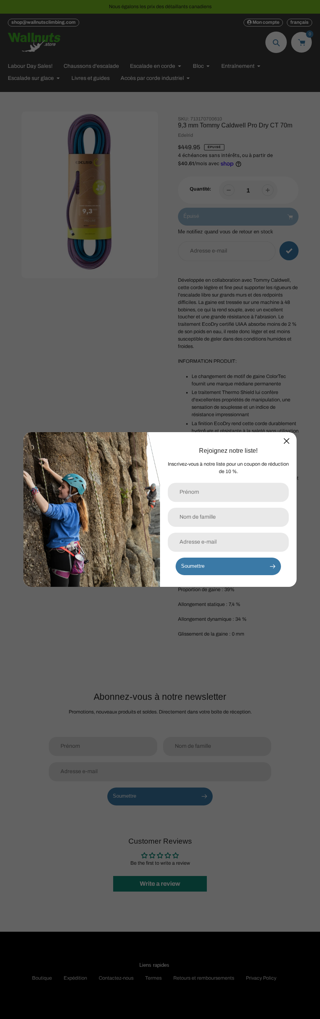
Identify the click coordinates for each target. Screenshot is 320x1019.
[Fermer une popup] (287, 441)
